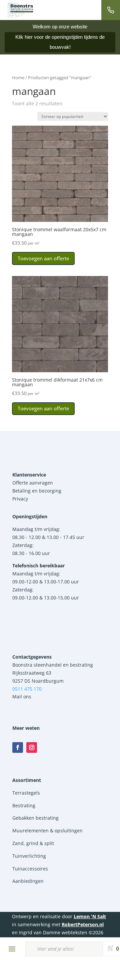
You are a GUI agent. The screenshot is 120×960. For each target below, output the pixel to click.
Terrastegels (26, 793)
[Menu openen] (12, 949)
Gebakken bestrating (35, 818)
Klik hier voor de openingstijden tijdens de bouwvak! (60, 42)
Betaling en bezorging (36, 491)
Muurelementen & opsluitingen (47, 830)
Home (18, 78)
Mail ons (21, 696)
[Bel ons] (110, 10)
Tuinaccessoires (30, 868)
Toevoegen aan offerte (43, 258)
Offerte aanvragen (32, 482)
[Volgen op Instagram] (31, 747)
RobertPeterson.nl (83, 924)
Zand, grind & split (33, 843)
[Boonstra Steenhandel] (20, 10)
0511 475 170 (27, 689)
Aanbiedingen (28, 881)
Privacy (20, 499)
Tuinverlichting (29, 856)
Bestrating (23, 805)
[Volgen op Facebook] (17, 747)
